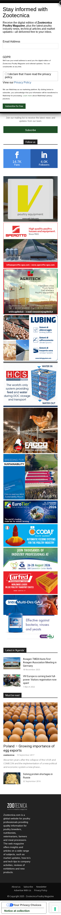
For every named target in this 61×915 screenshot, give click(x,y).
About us (16, 886)
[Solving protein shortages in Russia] (11, 778)
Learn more (27, 96)
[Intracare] (30, 639)
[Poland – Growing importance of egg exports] (30, 722)
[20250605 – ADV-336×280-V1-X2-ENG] (30, 313)
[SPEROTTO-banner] (30, 267)
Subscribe (28, 886)
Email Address (11, 41)
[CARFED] (30, 593)
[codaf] (30, 545)
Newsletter (41, 886)
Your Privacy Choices (27, 905)
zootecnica (8, 755)
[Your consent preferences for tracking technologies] (55, 909)
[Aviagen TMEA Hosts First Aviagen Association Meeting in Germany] (11, 663)
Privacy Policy (40, 890)
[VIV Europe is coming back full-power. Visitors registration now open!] (11, 680)
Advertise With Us (22, 890)
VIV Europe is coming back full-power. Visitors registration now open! (40, 679)
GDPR (7, 57)
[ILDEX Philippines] (30, 569)
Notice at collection (17, 910)
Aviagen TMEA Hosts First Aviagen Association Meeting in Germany (40, 662)
